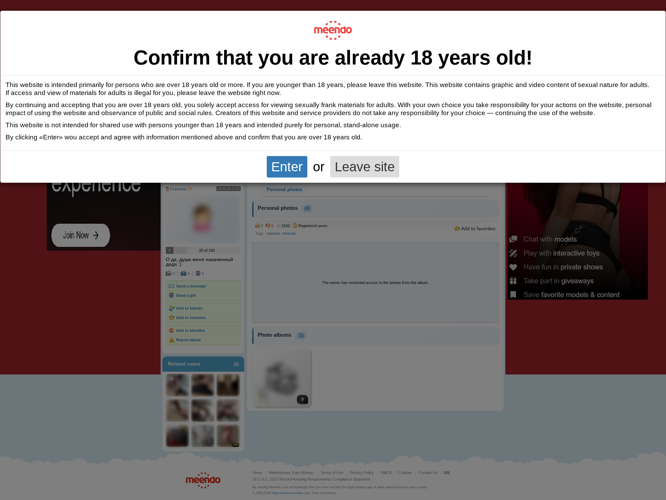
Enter (287, 166)
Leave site (365, 166)
